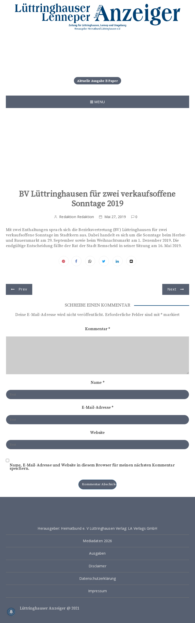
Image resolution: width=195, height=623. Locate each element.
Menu (99, 101)
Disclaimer (97, 566)
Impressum (97, 590)
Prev (23, 289)
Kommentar (97, 328)
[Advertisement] (97, 151)
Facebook (76, 261)
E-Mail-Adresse (97, 407)
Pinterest (64, 261)
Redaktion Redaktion (76, 216)
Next (171, 289)
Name (97, 382)
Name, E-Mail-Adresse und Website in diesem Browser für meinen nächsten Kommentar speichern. (92, 467)
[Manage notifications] (11, 612)
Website (97, 432)
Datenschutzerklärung (97, 578)
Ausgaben (97, 553)
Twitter (104, 261)
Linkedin (117, 261)
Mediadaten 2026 (97, 540)
